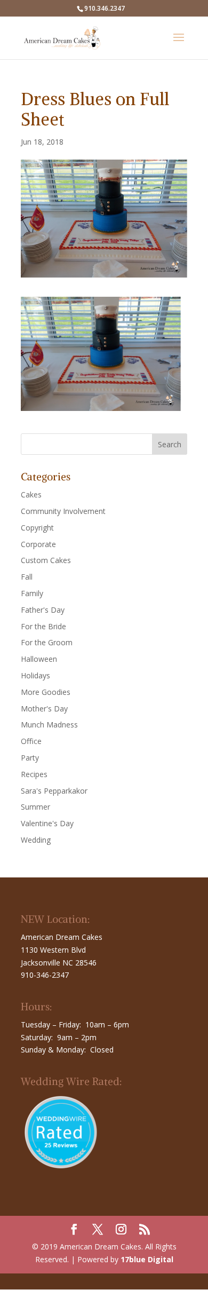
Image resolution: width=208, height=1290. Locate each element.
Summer (35, 807)
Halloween (39, 659)
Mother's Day (44, 708)
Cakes (31, 494)
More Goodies (45, 692)
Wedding (36, 840)
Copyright (37, 528)
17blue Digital (147, 1259)
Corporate (38, 544)
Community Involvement (63, 511)
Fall (27, 577)
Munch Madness (49, 724)
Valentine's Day (47, 823)
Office (31, 741)
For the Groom (47, 642)
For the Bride (43, 626)
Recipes (34, 774)
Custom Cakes (46, 560)
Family (32, 593)
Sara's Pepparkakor (54, 791)
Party (30, 758)
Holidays (35, 675)
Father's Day (43, 610)
